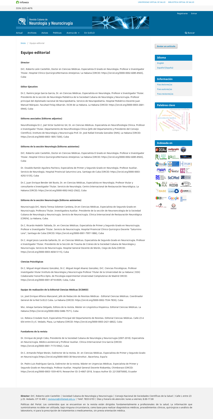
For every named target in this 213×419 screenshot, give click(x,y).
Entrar (194, 13)
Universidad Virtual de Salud (151, 2)
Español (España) (165, 67)
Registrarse (182, 13)
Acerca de (72, 32)
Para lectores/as (164, 84)
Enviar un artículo (166, 46)
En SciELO (89, 32)
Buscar (191, 32)
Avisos (44, 32)
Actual (19, 32)
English (160, 63)
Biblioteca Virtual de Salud (181, 2)
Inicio (23, 43)
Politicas (57, 32)
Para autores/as (164, 89)
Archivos (32, 32)
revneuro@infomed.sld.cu (61, 399)
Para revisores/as (165, 93)
